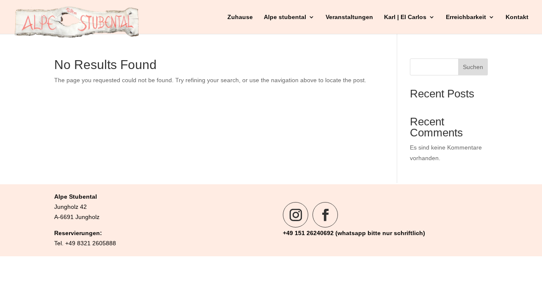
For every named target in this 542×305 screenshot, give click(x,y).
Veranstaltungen (349, 17)
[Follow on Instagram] (295, 214)
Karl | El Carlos (405, 17)
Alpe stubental (285, 17)
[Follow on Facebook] (325, 214)
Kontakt (517, 17)
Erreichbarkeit (466, 17)
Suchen (473, 67)
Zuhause (240, 17)
